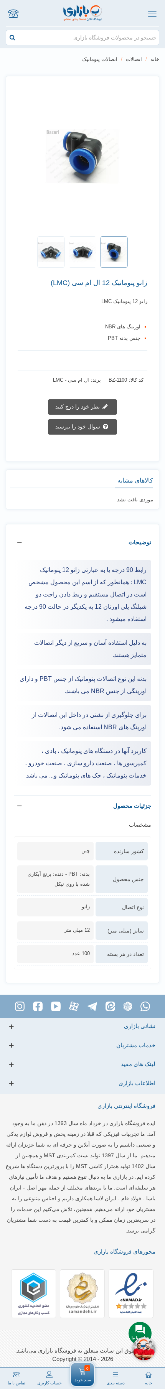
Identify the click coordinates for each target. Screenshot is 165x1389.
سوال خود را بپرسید (78, 426)
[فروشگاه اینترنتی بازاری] (83, 13)
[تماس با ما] (13, 13)
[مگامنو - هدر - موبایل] (152, 13)
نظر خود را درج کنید (78, 407)
